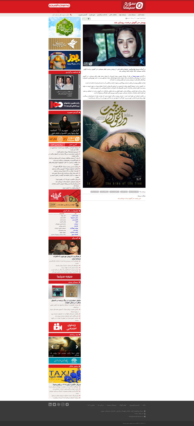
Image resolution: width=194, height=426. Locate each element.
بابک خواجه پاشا (133, 191)
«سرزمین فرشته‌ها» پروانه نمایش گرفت (68, 152)
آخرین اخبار (73, 144)
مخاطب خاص (113, 14)
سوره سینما (136, 76)
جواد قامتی (124, 191)
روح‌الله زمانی (104, 191)
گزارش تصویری (82, 14)
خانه (144, 405)
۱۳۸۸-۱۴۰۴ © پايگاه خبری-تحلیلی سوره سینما (134, 423)
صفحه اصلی (141, 14)
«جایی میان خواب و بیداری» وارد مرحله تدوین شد (65, 173)
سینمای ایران (132, 14)
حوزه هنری (92, 14)
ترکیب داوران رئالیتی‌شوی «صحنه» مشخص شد (66, 389)
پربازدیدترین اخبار (56, 144)
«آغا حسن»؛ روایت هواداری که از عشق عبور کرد (65, 272)
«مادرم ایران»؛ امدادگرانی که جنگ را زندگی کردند (65, 270)
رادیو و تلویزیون (134, 405)
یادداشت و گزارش (102, 14)
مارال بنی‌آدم (94, 191)
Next (79, 124)
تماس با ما (91, 405)
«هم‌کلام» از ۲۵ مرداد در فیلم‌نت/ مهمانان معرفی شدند (64, 387)
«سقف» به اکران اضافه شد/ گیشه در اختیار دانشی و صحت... (64, 93)
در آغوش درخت (114, 191)
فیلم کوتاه (123, 405)
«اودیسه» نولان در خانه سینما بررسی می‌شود (66, 171)
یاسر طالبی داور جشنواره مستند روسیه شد (67, 316)
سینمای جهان (122, 14)
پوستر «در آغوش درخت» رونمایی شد (130, 22)
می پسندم (84, 18)
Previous (50, 124)
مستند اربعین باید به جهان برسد (70, 267)
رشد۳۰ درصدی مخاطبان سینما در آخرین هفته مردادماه (64, 158)
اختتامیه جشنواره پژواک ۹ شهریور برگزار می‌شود (65, 169)
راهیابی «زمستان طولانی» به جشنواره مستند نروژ (65, 314)
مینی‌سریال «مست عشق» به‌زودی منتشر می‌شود (65, 395)
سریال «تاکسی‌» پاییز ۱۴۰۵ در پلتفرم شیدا (67, 179)
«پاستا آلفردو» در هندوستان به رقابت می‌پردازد (66, 160)
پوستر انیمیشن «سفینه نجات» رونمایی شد (67, 181)
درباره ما (101, 405)
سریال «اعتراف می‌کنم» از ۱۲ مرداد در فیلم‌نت (66, 397)
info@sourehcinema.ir (136, 416)
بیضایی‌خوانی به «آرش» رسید (71, 188)
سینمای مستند (111, 405)
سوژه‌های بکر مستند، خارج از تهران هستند (67, 265)
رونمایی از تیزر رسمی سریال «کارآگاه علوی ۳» (66, 166)
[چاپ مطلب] (126, 18)
